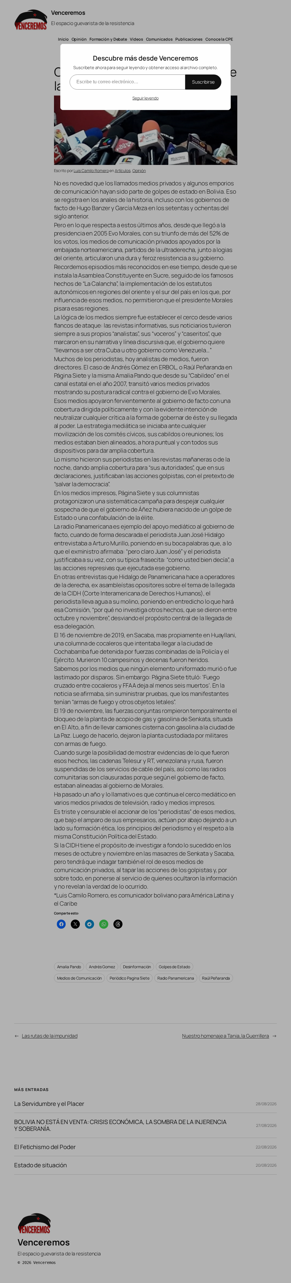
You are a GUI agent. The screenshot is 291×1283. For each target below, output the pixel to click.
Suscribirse (203, 82)
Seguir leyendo (145, 98)
